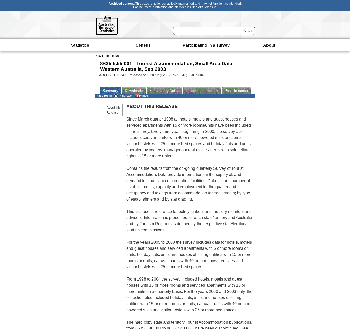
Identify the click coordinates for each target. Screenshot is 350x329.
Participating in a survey (206, 45)
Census (143, 45)
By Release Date (109, 56)
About (269, 45)
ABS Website (207, 7)
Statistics (80, 45)
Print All (143, 95)
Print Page (125, 95)
